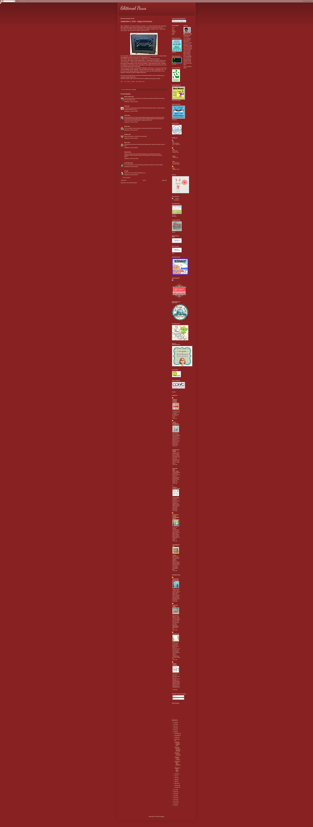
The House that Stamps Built (136, 29)
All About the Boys (175, 589)
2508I (142, 59)
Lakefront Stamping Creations (174, 401)
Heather (133, 81)
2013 (174, 797)
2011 (174, 801)
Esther (143, 81)
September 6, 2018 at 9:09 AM (131, 166)
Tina (173, 149)
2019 (174, 730)
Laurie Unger (127, 163)
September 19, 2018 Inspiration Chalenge (177, 749)
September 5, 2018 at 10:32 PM (131, 158)
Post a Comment (126, 177)
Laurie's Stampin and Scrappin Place (175, 423)
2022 (174, 724)
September (177, 739)
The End (174, 452)
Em (173, 142)
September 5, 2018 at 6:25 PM (131, 130)
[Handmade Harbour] (180, 274)
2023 (174, 722)
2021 (174, 726)
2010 (174, 803)
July (176, 775)
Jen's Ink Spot (175, 634)
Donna (128, 81)
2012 (174, 799)
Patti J (125, 142)
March (176, 783)
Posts (175, 696)
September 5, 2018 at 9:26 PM (131, 147)
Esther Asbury (127, 96)
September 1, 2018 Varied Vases (177, 769)
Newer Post (123, 180)
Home (144, 180)
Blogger (162, 816)
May (176, 779)
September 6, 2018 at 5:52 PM (131, 174)
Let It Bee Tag (175, 157)
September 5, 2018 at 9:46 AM (131, 111)
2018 (174, 731)
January (176, 787)
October (176, 737)
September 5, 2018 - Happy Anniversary (177, 764)
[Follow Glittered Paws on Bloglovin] (179, 22)
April (176, 781)
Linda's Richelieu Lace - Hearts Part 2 (176, 144)
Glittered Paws (133, 8)
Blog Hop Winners (175, 497)
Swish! (173, 471)
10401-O (125, 59)
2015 (174, 793)
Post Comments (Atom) (132, 182)
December (177, 733)
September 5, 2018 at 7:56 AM (131, 101)
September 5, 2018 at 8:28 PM (131, 138)
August (176, 773)
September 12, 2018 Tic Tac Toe (177, 754)
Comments (176, 698)
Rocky (173, 156)
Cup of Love (174, 527)
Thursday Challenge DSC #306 (175, 556)
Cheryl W (126, 152)
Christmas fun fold (176, 410)
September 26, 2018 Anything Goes (177, 744)
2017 (174, 789)
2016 (174, 791)
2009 (174, 805)
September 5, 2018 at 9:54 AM (131, 122)
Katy (173, 161)
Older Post (164, 180)
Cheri (122, 81)
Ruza (173, 168)
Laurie (137, 81)
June (176, 777)
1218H (150, 59)
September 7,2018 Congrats (177, 758)
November (177, 735)
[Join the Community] (176, 200)
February (177, 785)
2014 (174, 795)
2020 (174, 728)
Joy (125, 81)
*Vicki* (125, 115)
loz (125, 171)
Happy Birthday (175, 433)
